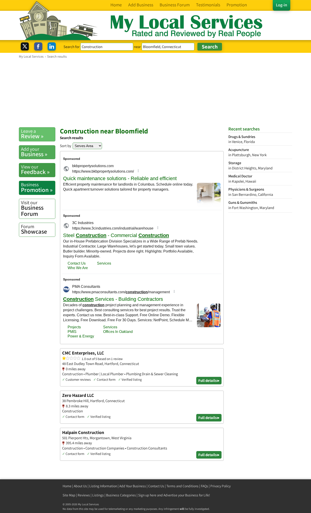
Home (67, 486)
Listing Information (103, 486)
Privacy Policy (220, 486)
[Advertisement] (155, 93)
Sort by (65, 145)
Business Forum (32, 208)
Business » (34, 152)
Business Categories (121, 495)
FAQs (204, 486)
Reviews (84, 495)
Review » (32, 134)
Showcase (34, 229)
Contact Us (156, 486)
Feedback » (35, 169)
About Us (80, 486)
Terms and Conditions (182, 486)
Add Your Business (132, 486)
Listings (98, 495)
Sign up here (147, 495)
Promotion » (37, 187)
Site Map (69, 495)
